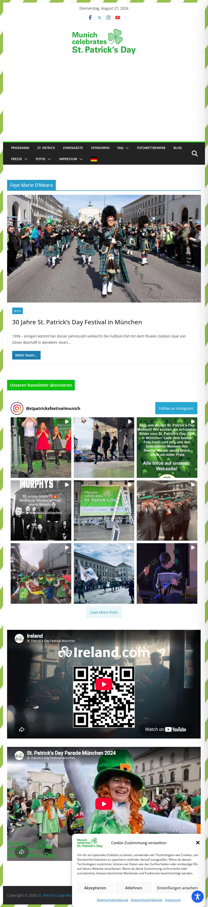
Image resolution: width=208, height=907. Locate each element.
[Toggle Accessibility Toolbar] (197, 896)
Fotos (40, 159)
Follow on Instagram (176, 408)
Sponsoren (100, 148)
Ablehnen (133, 887)
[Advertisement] (104, 103)
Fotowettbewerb (151, 148)
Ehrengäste (73, 148)
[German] (94, 159)
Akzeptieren (95, 887)
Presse (16, 159)
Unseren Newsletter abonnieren (41, 385)
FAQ (120, 148)
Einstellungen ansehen (177, 887)
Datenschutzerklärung (112, 900)
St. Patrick (46, 148)
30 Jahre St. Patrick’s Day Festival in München (77, 322)
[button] (197, 842)
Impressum (173, 900)
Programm (20, 148)
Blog (178, 148)
